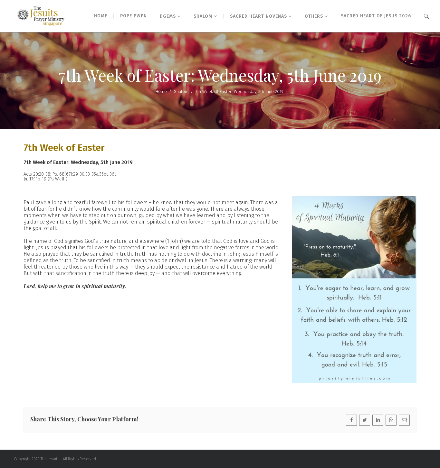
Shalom (181, 91)
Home (161, 91)
